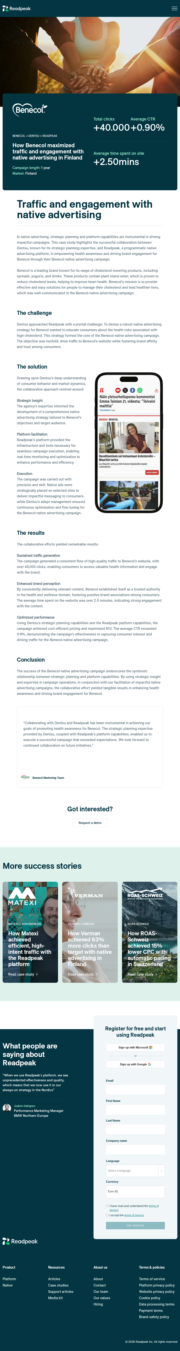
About (98, 1279)
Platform (9, 1279)
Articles (54, 1279)
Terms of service (152, 1279)
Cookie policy (149, 1298)
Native (8, 1285)
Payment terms (151, 1311)
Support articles (60, 1292)
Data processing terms (157, 1304)
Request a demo (90, 822)
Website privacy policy (157, 1292)
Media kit (55, 1298)
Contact (100, 1285)
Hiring (98, 1304)
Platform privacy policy (157, 1285)
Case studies (58, 1285)
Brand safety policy (154, 1317)
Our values (102, 1298)
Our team (101, 1292)
